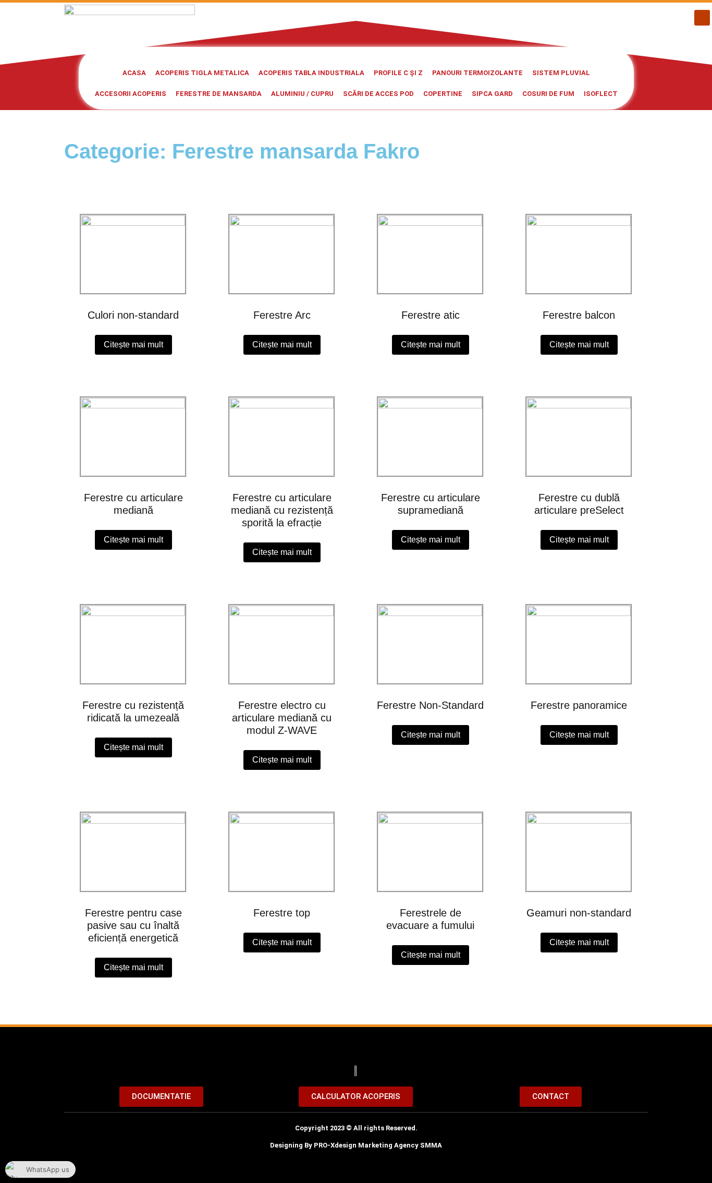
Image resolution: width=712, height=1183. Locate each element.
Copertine (442, 94)
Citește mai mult (133, 344)
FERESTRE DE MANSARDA (219, 94)
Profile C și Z (398, 73)
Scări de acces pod (378, 94)
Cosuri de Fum (548, 94)
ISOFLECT (601, 94)
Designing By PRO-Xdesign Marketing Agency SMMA (356, 1145)
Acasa (134, 73)
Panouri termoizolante (477, 73)
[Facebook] (702, 18)
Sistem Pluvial (561, 73)
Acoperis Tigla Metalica (202, 73)
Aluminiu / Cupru (302, 94)
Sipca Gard (492, 94)
